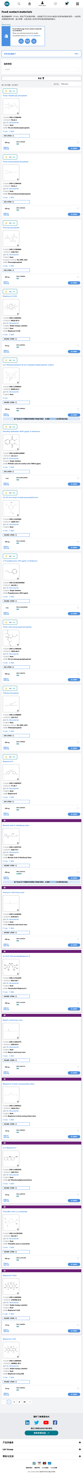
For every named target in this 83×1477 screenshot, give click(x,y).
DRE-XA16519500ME (17, 583)
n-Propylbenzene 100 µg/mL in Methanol (20, 561)
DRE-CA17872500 (15, 1233)
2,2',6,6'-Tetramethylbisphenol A (16, 956)
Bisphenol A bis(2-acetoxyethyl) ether (19, 1084)
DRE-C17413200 (15, 978)
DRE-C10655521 (15, 1106)
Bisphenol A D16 (10, 296)
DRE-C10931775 (15, 1042)
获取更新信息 (40, 1433)
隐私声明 (37, 1467)
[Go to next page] (30, 1402)
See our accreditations (32, 35)
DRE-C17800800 (15, 249)
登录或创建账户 (10, 54)
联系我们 (53, 419)
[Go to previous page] (4, 1402)
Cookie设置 (54, 1467)
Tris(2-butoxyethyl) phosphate (15, 162)
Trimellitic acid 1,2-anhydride (15, 1211)
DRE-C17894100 (15, 183)
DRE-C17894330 (15, 649)
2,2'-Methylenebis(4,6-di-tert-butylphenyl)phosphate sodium (28, 365)
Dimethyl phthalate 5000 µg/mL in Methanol (21, 431)
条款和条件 (29, 1467)
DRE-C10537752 (15, 847)
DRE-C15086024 (15, 387)
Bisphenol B (8, 761)
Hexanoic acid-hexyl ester (14, 892)
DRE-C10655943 (15, 1361)
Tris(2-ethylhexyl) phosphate (15, 95)
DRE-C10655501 (15, 318)
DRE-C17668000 (15, 715)
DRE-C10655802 (15, 1297)
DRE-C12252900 (15, 519)
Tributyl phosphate (11, 693)
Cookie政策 (45, 1467)
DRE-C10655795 (15, 1170)
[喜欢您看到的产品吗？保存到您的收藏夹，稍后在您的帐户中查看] (55, 3)
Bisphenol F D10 (10, 1275)
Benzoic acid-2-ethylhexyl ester (16, 825)
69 (24, 1402)
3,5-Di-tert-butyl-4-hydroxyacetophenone (20, 497)
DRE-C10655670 (15, 783)
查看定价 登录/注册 (6, 148)
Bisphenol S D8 (9, 1339)
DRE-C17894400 (15, 117)
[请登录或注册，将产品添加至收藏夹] (78, 142)
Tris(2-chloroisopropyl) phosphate (17, 627)
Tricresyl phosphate (11, 227)
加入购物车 (74, 148)
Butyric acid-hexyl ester (13, 1020)
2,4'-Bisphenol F (9, 1148)
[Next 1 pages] (19, 1402)
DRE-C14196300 (15, 914)
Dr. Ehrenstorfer (13, 123)
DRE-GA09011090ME (17, 453)
